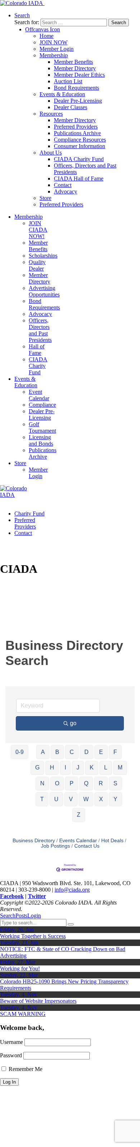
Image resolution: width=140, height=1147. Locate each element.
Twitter (37, 896)
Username (11, 1042)
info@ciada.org (72, 890)
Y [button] (115, 799)
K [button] (92, 767)
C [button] (72, 752)
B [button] (57, 752)
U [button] (56, 799)
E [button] (101, 752)
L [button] (105, 767)
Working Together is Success (33, 936)
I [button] (65, 767)
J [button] (77, 767)
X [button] (101, 799)
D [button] (86, 752)
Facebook (12, 896)
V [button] (71, 799)
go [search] (73, 723)
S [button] (115, 783)
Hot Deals (112, 840)
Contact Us (86, 846)
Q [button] (86, 783)
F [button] (115, 752)
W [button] (86, 799)
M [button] (120, 767)
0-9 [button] (19, 752)
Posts (21, 915)
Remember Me (24, 1069)
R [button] (101, 783)
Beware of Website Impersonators (38, 1001)
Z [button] (78, 815)
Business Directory (34, 840)
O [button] (57, 783)
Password (11, 1055)
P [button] (72, 783)
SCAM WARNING (23, 1014)
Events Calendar (78, 840)
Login (34, 915)
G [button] (37, 767)
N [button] (42, 783)
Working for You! (20, 968)
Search (7, 915)
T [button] (42, 799)
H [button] (52, 767)
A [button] (43, 752)
